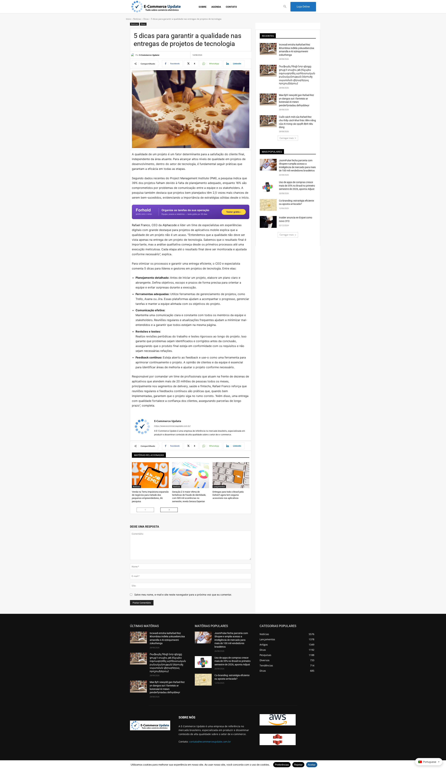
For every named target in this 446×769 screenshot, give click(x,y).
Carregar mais (287, 138)
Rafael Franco (141, 225)
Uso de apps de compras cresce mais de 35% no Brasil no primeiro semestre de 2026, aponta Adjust (297, 185)
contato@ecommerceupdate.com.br (210, 741)
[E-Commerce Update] (133, 55)
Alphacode (170, 225)
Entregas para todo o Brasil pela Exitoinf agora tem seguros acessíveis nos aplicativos (228, 494)
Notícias (137, 18)
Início (128, 18)
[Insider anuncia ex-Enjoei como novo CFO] (268, 222)
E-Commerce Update (149, 55)
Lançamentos (219, 486)
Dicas (146, 18)
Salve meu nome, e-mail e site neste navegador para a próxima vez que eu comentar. (183, 594)
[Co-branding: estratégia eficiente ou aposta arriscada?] (268, 205)
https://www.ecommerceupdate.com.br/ (172, 426)
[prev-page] (145, 510)
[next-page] (169, 510)
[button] (285, 6)
